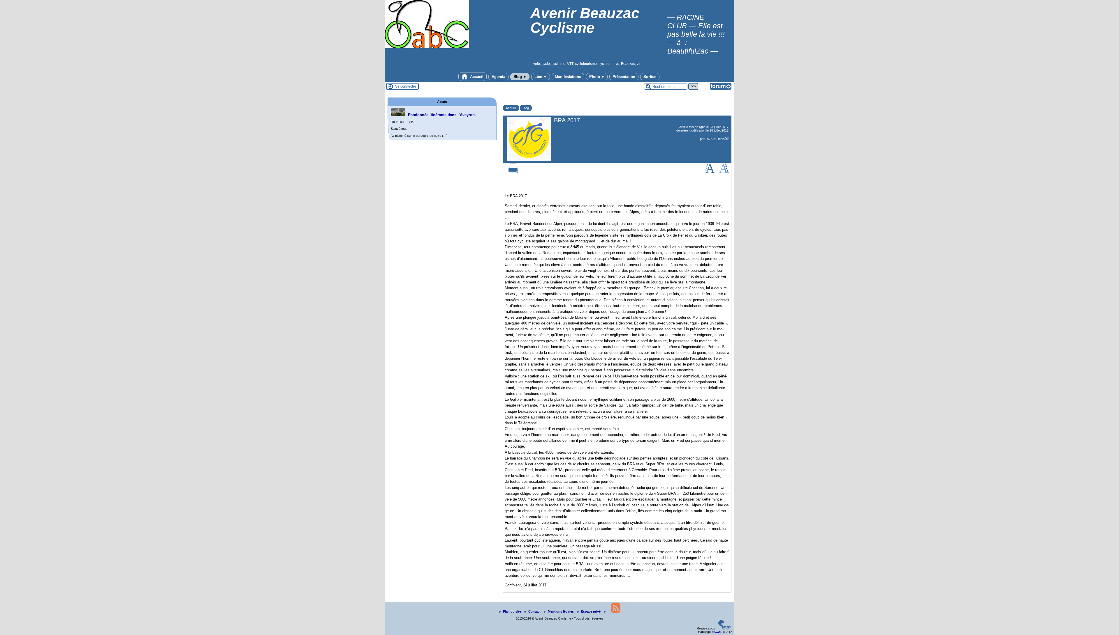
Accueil (476, 77)
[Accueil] (427, 47)
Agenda (498, 77)
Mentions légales (561, 611)
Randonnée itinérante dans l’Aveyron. (442, 115)
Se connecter (405, 86)
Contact (534, 611)
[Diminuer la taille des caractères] (724, 171)
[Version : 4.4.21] (724, 628)
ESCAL (717, 632)
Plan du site (512, 611)
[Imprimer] (513, 171)
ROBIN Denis (715, 139)
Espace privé (591, 611)
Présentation (624, 77)
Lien (540, 77)
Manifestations (568, 77)
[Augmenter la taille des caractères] (709, 171)
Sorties (649, 77)
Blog (519, 77)
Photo (596, 77)
